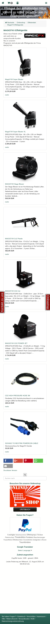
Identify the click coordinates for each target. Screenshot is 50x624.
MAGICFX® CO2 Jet (12, 291)
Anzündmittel (27, 540)
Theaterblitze (20, 537)
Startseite (10, 22)
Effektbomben (18, 540)
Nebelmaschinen (21, 535)
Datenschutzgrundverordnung (13, 621)
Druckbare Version (10, 470)
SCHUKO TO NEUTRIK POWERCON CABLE (21, 443)
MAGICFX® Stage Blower (14, 184)
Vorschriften (31, 616)
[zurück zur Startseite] (3, 3)
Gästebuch (21, 616)
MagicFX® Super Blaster (14, 79)
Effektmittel (32, 22)
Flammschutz (9, 537)
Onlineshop (21, 22)
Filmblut (40, 535)
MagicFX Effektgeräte (15, 25)
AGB (32, 619)
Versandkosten (24, 619)
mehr (7, 95)
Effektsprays (32, 535)
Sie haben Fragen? (9, 616)
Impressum (41, 616)
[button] (10, 3)
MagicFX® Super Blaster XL (15, 132)
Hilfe (3, 619)
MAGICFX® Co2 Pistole (14, 239)
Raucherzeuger (39, 537)
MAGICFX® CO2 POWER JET (16, 343)
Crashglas (11, 535)
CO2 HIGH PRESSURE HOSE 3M (17, 395)
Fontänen (29, 537)
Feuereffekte (8, 540)
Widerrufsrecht (11, 619)
